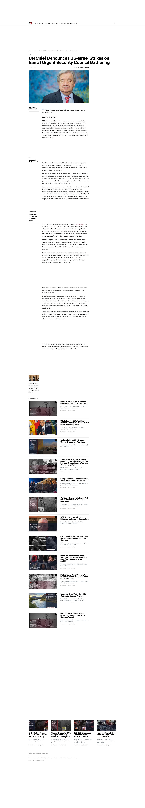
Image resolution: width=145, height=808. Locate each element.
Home (36, 23)
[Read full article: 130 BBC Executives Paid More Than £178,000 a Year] (84, 733)
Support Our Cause (72, 23)
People (57, 23)
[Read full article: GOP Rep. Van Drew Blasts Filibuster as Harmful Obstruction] (59, 524)
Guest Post (63, 23)
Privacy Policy (36, 758)
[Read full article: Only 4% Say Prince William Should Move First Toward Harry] (38, 733)
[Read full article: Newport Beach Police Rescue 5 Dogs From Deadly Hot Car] (106, 733)
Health (53, 23)
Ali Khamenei (79, 224)
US (39, 50)
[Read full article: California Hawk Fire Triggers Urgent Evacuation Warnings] (59, 447)
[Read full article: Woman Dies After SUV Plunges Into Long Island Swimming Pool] (61, 733)
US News (41, 23)
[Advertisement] (72, 10)
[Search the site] (114, 23)
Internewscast (32, 160)
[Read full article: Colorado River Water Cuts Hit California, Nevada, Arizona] (59, 601)
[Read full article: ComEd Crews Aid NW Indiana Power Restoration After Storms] (59, 408)
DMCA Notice (44, 758)
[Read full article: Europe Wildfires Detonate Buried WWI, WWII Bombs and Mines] (59, 485)
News (35, 50)
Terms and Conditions (54, 758)
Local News (47, 23)
